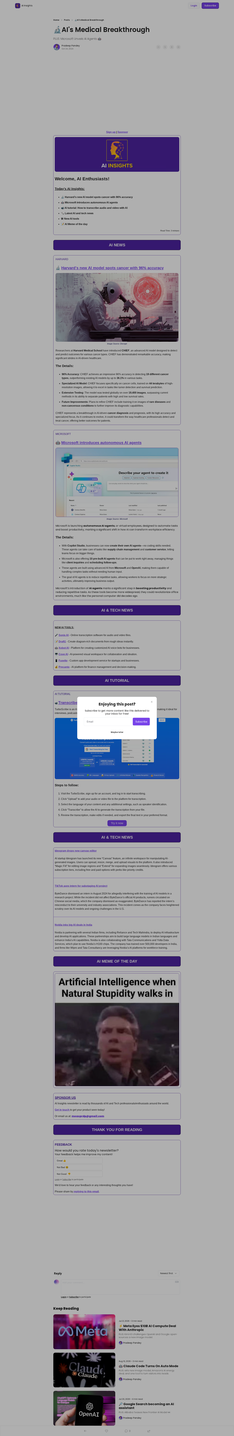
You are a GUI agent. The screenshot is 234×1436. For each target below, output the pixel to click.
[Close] (151, 702)
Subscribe (141, 721)
